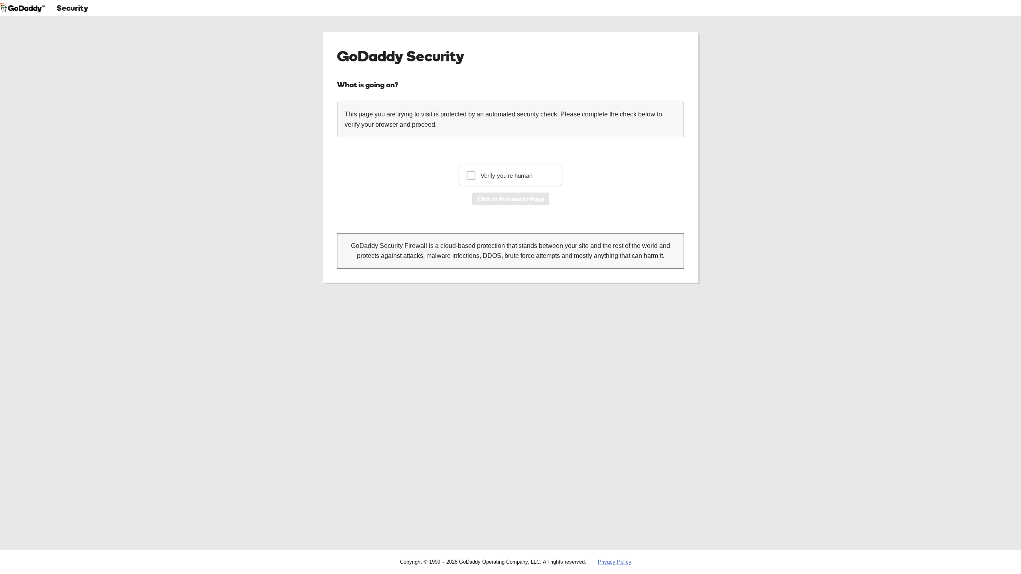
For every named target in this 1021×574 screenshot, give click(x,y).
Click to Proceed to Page (510, 198)
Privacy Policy (614, 562)
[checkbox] (510, 175)
